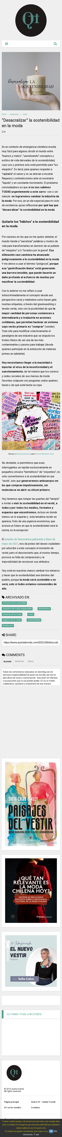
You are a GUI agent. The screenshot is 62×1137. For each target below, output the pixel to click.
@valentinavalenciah (23, 454)
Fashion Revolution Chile (44, 454)
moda (25, 114)
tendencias (14, 114)
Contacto (35, 1107)
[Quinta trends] (31, 36)
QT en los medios (12, 1107)
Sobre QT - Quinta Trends (43, 1102)
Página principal (11, 1102)
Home (4, 114)
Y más (36, 1134)
